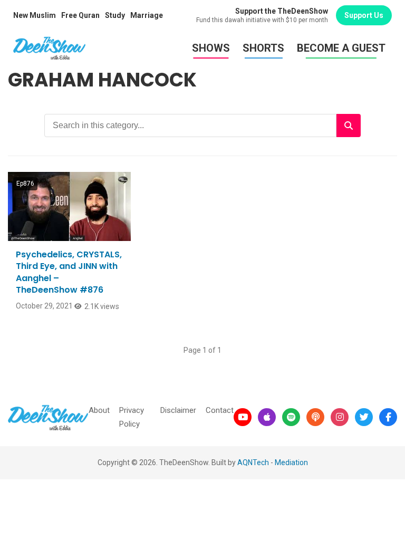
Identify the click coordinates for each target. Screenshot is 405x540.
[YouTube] (243, 417)
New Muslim (34, 15)
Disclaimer (178, 410)
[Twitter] (364, 417)
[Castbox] (315, 417)
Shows (211, 48)
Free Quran (80, 15)
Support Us (363, 15)
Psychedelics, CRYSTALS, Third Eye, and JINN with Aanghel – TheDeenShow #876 (69, 272)
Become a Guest (341, 48)
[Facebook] (388, 417)
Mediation (291, 462)
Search (348, 125)
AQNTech (253, 462)
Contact (220, 410)
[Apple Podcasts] (267, 417)
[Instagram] (340, 417)
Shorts (263, 48)
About (99, 410)
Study (115, 15)
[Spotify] (291, 417)
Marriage (146, 15)
